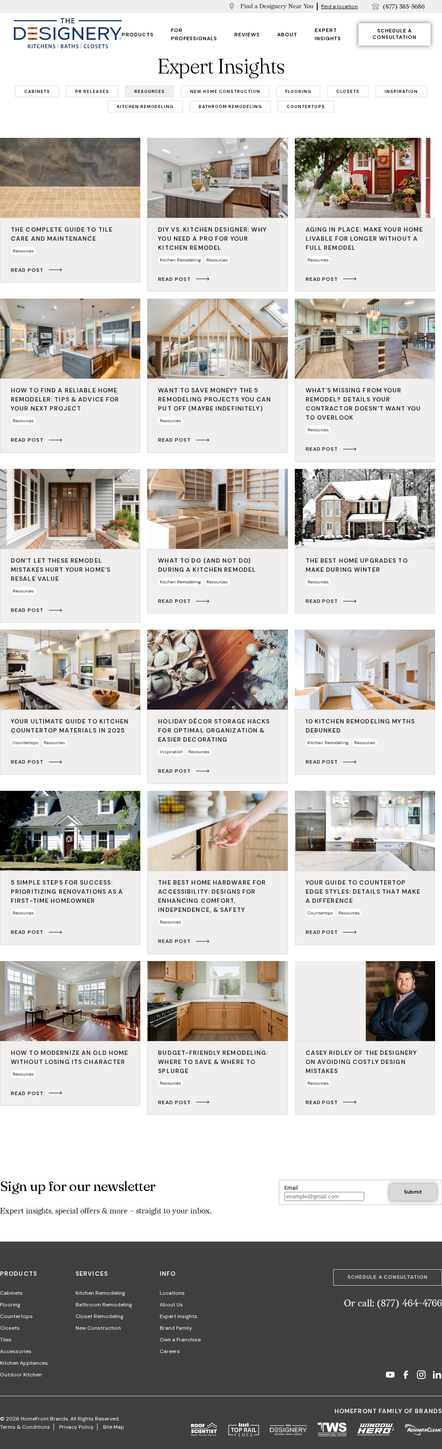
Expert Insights (178, 1316)
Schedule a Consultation (395, 34)
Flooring (10, 1304)
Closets (10, 1328)
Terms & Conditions (25, 1427)
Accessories (16, 1351)
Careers (170, 1351)
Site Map (113, 1427)
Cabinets (11, 1293)
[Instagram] (421, 1375)
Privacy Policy (76, 1427)
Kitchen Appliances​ (24, 1363)
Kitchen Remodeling (100, 1293)
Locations (172, 1293)
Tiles (6, 1339)
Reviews (247, 34)
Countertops (16, 1316)
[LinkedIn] (437, 1375)
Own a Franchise (180, 1339)
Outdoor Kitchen (21, 1374)
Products (138, 34)
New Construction (98, 1328)
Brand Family (176, 1328)
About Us (171, 1304)
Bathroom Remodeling (104, 1304)
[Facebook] (406, 1375)
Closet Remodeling (99, 1316)
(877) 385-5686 (404, 6)
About (287, 34)
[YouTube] (390, 1375)
